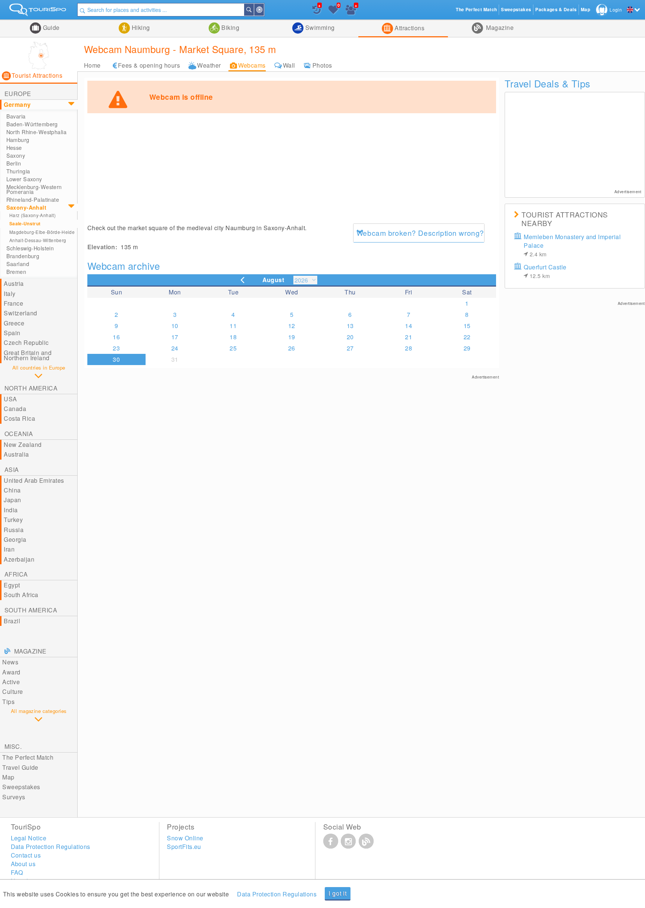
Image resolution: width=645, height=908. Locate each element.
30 (116, 359)
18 (233, 337)
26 (291, 348)
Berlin (13, 163)
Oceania (18, 433)
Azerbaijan (19, 559)
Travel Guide (20, 767)
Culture (12, 691)
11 (233, 325)
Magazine (499, 27)
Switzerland (20, 313)
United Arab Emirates (34, 480)
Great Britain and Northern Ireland (28, 355)
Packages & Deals (556, 9)
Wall (289, 65)
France (13, 303)
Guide (50, 27)
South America (30, 610)
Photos (322, 65)
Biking (229, 27)
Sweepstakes (21, 786)
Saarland (17, 264)
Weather (209, 65)
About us (23, 863)
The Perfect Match (27, 757)
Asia (11, 469)
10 (174, 325)
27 (350, 348)
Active (11, 681)
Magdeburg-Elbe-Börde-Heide (42, 232)
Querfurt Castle (545, 271)
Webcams (252, 65)
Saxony (15, 155)
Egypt (12, 585)
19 (291, 337)
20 (350, 337)
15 (467, 325)
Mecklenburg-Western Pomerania (34, 189)
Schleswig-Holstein (30, 248)
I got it (337, 893)
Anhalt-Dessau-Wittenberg (37, 240)
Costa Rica (19, 418)
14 (408, 325)
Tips (8, 701)
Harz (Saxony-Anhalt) (32, 215)
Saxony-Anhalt (26, 207)
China (12, 490)
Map (8, 777)
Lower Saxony (24, 179)
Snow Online (185, 838)
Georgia (15, 539)
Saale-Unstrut (25, 223)
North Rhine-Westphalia (36, 132)
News (10, 662)
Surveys (13, 797)
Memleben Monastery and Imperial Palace (572, 245)
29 (467, 348)
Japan (12, 499)
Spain (12, 332)
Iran (9, 549)
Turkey (13, 519)
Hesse (14, 147)
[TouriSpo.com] (38, 11)
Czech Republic (26, 342)
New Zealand (22, 444)
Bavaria (16, 116)
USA (10, 399)
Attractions (409, 28)
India (11, 510)
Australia (16, 454)
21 (408, 337)
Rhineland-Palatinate (32, 199)
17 (174, 337)
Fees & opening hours (149, 65)
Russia (14, 529)
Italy (9, 293)
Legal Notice (29, 838)
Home (92, 65)
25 (233, 348)
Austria (14, 283)
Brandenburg (23, 256)
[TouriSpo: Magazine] (366, 841)
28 (408, 348)
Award (11, 672)
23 (116, 348)
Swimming (318, 27)
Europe (17, 93)
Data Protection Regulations (277, 894)
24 (174, 348)
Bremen (16, 271)
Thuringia (18, 171)
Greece (14, 323)
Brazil (12, 621)
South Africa (21, 594)
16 (116, 337)
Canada (15, 408)
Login (616, 9)
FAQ (17, 872)
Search (253, 9)
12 (291, 325)
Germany (17, 104)
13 (350, 325)
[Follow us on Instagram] (348, 841)
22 (467, 337)
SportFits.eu (184, 846)
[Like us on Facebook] (330, 841)
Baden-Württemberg (32, 124)
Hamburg (17, 139)
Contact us (26, 855)
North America (30, 388)
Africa (16, 574)
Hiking (140, 27)
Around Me (263, 10)
